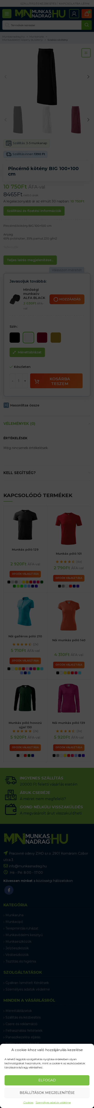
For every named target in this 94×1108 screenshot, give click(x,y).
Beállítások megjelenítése (47, 1092)
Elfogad (47, 1080)
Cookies (28, 1102)
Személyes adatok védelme (53, 1102)
